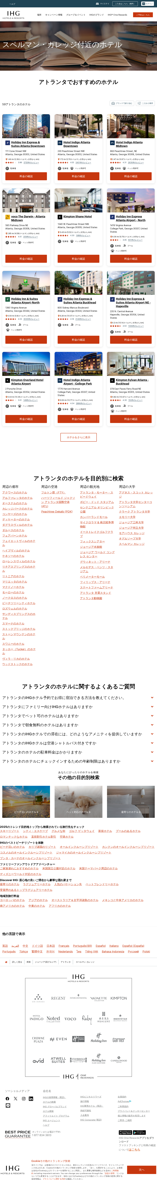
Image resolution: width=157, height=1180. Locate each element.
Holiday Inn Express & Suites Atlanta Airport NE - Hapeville (133, 303)
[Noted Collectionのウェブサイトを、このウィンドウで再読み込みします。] (53, 1018)
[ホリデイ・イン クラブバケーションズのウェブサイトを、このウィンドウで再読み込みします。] (98, 1059)
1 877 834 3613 (41, 1135)
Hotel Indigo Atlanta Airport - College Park (77, 382)
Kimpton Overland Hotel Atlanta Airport (27, 382)
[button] (147, 4)
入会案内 (84, 1115)
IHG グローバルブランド (55, 1106)
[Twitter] (16, 1099)
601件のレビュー (135, 240)
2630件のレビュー (136, 162)
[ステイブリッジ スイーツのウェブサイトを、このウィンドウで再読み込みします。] (78, 1059)
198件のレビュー (83, 235)
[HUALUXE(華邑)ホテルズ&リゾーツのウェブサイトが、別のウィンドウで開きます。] (103, 1018)
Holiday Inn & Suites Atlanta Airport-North (25, 301)
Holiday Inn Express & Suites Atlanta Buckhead (79, 301)
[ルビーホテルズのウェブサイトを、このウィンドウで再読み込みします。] (87, 1018)
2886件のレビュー (84, 403)
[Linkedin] (31, 1098)
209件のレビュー (30, 237)
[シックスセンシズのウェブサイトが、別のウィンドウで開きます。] (38, 997)
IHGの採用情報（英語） (54, 1097)
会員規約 (122, 1096)
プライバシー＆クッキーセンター (134, 1110)
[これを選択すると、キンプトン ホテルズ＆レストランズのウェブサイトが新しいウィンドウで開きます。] (118, 997)
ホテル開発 (48, 1111)
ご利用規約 (123, 1106)
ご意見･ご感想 (125, 1120)
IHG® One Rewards (117, 14)
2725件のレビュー (31, 162)
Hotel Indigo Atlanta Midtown (129, 144)
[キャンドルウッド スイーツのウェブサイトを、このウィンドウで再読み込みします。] (118, 1059)
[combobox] (122, 103)
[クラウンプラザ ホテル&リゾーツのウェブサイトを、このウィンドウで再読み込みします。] (38, 1039)
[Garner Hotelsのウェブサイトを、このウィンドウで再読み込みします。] (118, 1039)
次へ (141, 1169)
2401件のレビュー (83, 162)
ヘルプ (12, 4)
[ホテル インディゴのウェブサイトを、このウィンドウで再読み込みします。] (36, 1018)
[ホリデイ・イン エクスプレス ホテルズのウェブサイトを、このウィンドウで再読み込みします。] (78, 1039)
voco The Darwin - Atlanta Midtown (28, 218)
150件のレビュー (135, 400)
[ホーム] (6, 962)
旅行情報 (84, 1101)
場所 (39, 14)
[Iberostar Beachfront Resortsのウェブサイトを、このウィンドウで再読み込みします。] (120, 1018)
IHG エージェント (51, 1120)
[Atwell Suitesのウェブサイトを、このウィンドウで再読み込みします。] (58, 1059)
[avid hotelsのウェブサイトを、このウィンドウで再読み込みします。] (38, 1059)
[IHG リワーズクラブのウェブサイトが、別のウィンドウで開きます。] (78, 1076)
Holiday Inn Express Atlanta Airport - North (131, 218)
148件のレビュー (30, 400)
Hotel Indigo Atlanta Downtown (76, 144)
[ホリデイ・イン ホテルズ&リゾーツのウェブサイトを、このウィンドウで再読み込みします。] (98, 1039)
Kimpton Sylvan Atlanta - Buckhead (132, 382)
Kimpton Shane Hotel (77, 216)
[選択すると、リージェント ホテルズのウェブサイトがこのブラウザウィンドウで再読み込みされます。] (58, 997)
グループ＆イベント (76, 14)
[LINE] (8, 1105)
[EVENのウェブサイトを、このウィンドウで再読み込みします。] (58, 1039)
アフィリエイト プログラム (56, 1115)
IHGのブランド (96, 14)
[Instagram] (24, 1099)
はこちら (134, 1149)
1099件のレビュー (136, 326)
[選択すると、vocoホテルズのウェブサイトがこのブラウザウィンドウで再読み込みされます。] (70, 1018)
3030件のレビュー (31, 319)
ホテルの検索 (49, 1101)
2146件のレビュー (83, 319)
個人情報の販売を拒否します (132, 1115)
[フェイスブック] (8, 1099)
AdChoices (123, 1101)
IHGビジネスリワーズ (90, 1096)
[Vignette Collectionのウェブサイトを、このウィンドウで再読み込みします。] (98, 997)
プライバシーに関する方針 (54, 1178)
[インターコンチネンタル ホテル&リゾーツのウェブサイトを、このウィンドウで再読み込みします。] (78, 997)
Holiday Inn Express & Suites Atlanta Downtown (28, 144)
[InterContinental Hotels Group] (13, 14)
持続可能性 (85, 1110)
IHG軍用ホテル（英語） (91, 1105)
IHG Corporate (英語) (91, 1119)
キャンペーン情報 (53, 14)
